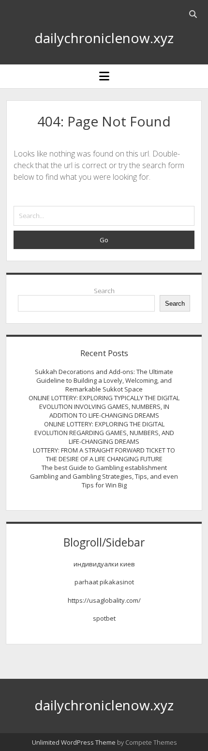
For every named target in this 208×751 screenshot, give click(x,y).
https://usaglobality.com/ (104, 600)
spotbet (104, 618)
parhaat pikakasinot (104, 582)
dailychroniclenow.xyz (104, 38)
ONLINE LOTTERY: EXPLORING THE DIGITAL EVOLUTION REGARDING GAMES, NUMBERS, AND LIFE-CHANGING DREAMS (104, 433)
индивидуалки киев (104, 564)
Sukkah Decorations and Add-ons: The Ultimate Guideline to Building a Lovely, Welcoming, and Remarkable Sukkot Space (104, 380)
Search (104, 290)
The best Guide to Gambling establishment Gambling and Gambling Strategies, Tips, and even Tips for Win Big (104, 476)
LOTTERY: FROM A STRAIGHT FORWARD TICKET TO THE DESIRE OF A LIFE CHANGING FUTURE (104, 454)
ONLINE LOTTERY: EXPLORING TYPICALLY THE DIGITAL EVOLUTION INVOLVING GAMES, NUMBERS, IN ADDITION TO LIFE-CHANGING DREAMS (104, 406)
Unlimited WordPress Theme (74, 742)
